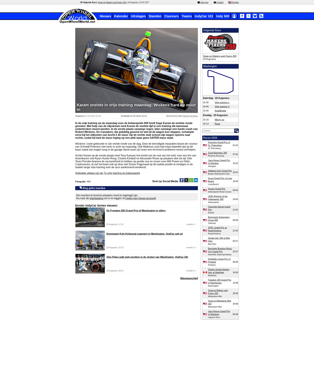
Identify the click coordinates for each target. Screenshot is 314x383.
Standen (155, 16)
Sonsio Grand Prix (216, 189)
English (235, 2)
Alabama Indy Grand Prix (220, 171)
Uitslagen (138, 16)
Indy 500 (222, 16)
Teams (187, 16)
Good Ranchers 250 (217, 153)
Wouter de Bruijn (190, 116)
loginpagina (96, 198)
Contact (220, 2)
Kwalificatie (220, 110)
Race (217, 123)
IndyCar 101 (204, 16)
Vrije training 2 (222, 106)
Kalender (121, 16)
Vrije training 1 (222, 102)
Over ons (204, 2)
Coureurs (171, 16)
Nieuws (105, 16)
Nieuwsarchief (189, 278)
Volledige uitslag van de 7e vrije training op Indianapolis (107, 173)
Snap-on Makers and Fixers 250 (112, 2)
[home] (78, 23)
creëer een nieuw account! (140, 198)
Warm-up (219, 119)
